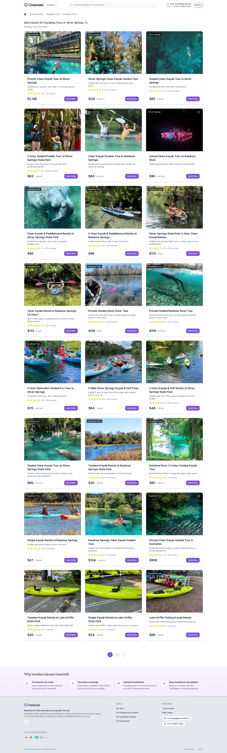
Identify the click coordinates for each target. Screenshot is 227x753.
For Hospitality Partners (126, 717)
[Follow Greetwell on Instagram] (26, 722)
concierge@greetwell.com (178, 718)
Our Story (120, 708)
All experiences (36, 14)
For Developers (123, 721)
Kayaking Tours (53, 14)
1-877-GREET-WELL (183, 6)
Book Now (71, 99)
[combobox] (114, 5)
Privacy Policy (189, 749)
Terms (200, 749)
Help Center (167, 712)
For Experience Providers (127, 712)
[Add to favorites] (76, 35)
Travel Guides (168, 708)
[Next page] (123, 654)
